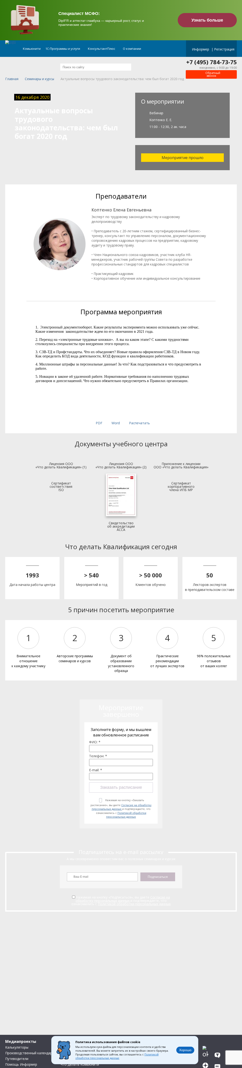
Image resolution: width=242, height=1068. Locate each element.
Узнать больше (207, 20)
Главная (11, 79)
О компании (132, 48)
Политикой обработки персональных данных (126, 815)
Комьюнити (32, 48)
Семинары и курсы (39, 79)
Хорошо (185, 1050)
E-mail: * (95, 770)
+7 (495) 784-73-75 (211, 62)
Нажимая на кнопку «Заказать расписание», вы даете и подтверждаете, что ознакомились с (121, 808)
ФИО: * (94, 742)
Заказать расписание (121, 787)
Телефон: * (98, 756)
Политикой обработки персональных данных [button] (117, 1056)
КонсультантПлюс (102, 48)
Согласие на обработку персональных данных (122, 807)
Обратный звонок (212, 74)
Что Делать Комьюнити (79, 1064)
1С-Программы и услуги (63, 48)
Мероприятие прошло (182, 157)
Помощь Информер (21, 1064)
